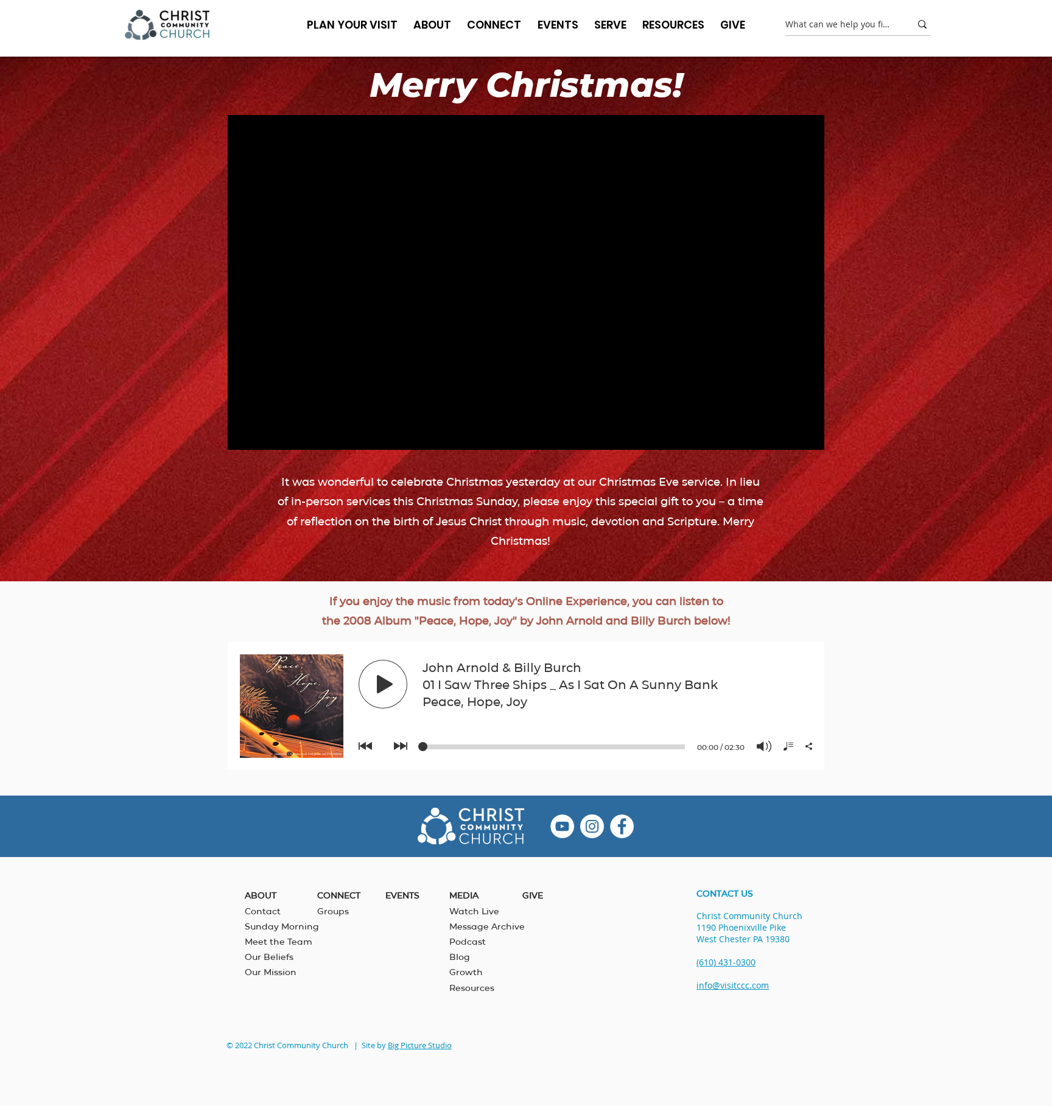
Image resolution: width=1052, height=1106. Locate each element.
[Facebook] (622, 826)
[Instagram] (592, 826)
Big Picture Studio (420, 1045)
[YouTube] (562, 826)
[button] (432, 24)
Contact (263, 911)
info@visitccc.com (732, 985)
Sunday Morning (282, 926)
